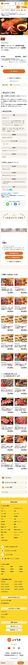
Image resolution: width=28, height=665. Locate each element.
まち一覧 (18, 10)
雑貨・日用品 (4, 532)
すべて (2, 508)
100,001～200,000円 (18, 586)
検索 (18, 7)
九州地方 (21, 571)
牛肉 (16, 12)
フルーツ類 (3, 513)
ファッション (16, 534)
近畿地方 (21, 569)
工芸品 (2, 537)
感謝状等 (16, 537)
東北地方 (21, 566)
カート (22, 4)
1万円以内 (3, 581)
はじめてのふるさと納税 (6, 600)
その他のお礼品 (4, 540)
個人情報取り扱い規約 (16, 653)
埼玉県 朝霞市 (4, 43)
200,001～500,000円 (5, 589)
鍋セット (16, 526)
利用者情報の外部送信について (11, 655)
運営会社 (22, 655)
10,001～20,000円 (18, 581)
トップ (2, 10)
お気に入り (18, 4)
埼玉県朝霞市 (15, 193)
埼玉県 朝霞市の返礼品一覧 (6, 194)
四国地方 (12, 571)
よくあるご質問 (4, 614)
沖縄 (2, 574)
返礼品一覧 (13, 10)
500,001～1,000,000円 (19, 589)
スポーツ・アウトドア (18, 532)
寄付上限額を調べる (5, 603)
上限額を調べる (24, 61)
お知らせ (3, 617)
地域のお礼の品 (17, 529)
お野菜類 (16, 516)
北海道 (11, 566)
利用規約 (7, 653)
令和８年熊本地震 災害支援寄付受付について (14, 0)
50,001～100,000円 (5, 586)
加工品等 (3, 524)
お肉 (12, 12)
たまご (2, 518)
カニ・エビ (16, 513)
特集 (22, 10)
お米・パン (3, 510)
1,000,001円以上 (4, 591)
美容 (2, 534)
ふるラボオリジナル (18, 508)
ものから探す (7, 12)
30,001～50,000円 (18, 584)
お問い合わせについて (14, 81)
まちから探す (3, 193)
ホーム (2, 12)
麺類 (15, 524)
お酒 (15, 518)
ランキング (7, 10)
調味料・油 (3, 526)
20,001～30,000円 (5, 584)
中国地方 (3, 571)
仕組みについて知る (14, 61)
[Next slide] (27, 10)
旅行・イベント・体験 (5, 529)
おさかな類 (3, 516)
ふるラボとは (4, 611)
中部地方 (12, 569)
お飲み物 (3, 521)
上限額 (16, 4)
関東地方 (9, 193)
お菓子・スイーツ (17, 521)
